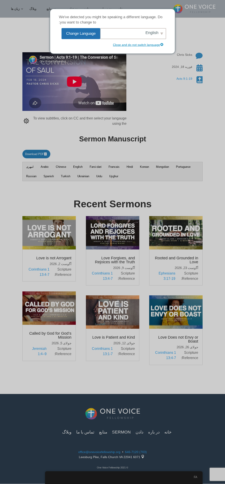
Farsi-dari (96, 166)
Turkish (65, 176)
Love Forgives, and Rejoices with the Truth (115, 260)
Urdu (99, 176)
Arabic (45, 166)
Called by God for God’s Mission (50, 335)
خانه (168, 432)
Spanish (49, 176)
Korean (144, 166)
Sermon (121, 432)
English (78, 166)
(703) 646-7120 (136, 452)
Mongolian (162, 166)
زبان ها (15, 9)
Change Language (81, 33)
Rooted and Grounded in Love (176, 260)
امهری (30, 166)
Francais (114, 166)
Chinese (61, 166)
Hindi (130, 166)
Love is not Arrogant (53, 258)
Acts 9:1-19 (184, 78)
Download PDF (34, 154)
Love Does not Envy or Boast (178, 339)
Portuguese (183, 166)
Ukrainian (83, 176)
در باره (154, 432)
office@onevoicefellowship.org (99, 452)
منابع (50, 9)
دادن (139, 432)
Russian (31, 176)
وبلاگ (32, 9)
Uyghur (113, 176)
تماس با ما (85, 432)
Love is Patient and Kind (113, 337)
